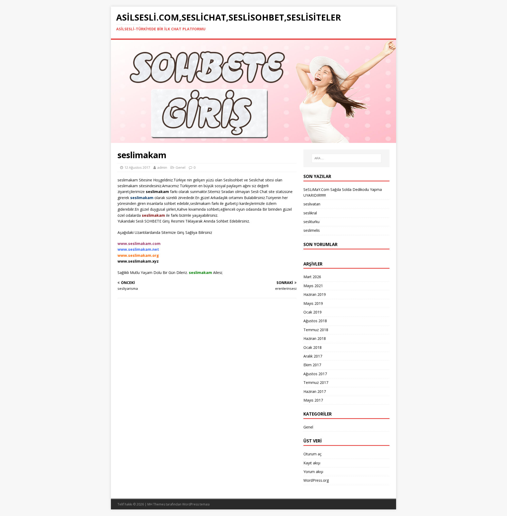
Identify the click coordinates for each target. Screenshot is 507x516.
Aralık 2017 (312, 356)
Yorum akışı (313, 471)
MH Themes (156, 504)
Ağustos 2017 (315, 373)
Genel (308, 427)
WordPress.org (316, 480)
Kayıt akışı (311, 462)
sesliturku (311, 221)
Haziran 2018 (314, 338)
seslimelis (311, 230)
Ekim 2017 (312, 364)
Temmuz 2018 (315, 329)
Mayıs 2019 (313, 303)
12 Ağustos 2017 (137, 167)
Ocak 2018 (312, 347)
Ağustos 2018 (315, 320)
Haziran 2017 (314, 391)
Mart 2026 (312, 276)
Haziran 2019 (314, 294)
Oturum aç (312, 453)
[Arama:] (346, 158)
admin (162, 167)
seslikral (310, 212)
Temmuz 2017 (315, 382)
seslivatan (311, 203)
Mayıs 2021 (313, 285)
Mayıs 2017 (313, 400)
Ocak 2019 (312, 312)
